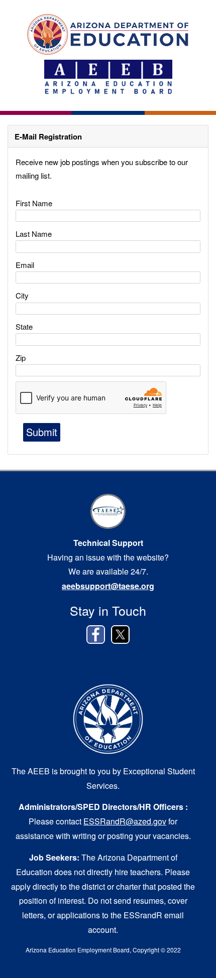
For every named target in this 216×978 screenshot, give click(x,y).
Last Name (34, 233)
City (22, 295)
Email (25, 264)
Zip (21, 357)
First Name (34, 203)
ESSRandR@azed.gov (124, 821)
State (24, 326)
